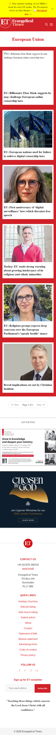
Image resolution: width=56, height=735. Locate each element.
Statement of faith (28, 633)
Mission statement (28, 639)
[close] (52, 8)
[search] (46, 24)
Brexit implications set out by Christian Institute (28, 387)
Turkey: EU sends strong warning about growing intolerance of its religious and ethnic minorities (24, 270)
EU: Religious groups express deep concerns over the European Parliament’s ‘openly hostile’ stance (25, 330)
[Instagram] (31, 670)
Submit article (28, 617)
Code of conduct (28, 649)
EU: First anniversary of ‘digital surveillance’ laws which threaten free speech (27, 211)
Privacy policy (28, 655)
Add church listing (28, 612)
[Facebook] (19, 670)
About (28, 623)
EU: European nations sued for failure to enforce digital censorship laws (27, 154)
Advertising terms (28, 644)
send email (28, 568)
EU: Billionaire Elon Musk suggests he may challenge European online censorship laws (27, 97)
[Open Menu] (51, 24)
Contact (28, 628)
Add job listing (28, 606)
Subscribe (42, 688)
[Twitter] (25, 670)
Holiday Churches (28, 601)
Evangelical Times (32, 731)
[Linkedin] (36, 670)
